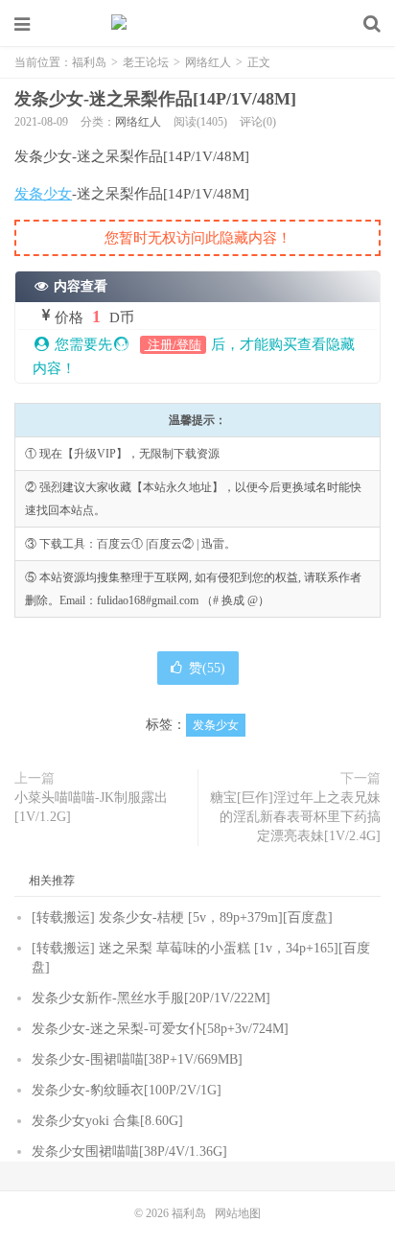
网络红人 (208, 62)
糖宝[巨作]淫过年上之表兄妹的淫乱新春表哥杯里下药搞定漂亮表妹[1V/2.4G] (295, 816)
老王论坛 (146, 62)
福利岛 (197, 24)
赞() (207, 668)
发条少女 (43, 193)
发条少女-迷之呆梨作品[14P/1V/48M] (155, 98)
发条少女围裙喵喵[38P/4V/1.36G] (129, 1151)
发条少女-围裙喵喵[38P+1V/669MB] (137, 1059)
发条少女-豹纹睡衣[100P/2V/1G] (126, 1090)
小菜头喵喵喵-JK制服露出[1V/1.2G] (91, 807)
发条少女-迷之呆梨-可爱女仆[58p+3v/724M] (160, 1029)
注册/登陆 (173, 345)
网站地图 (238, 1213)
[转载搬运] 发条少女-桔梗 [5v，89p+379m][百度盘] (182, 917)
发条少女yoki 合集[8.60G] (107, 1121)
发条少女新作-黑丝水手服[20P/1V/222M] (151, 998)
